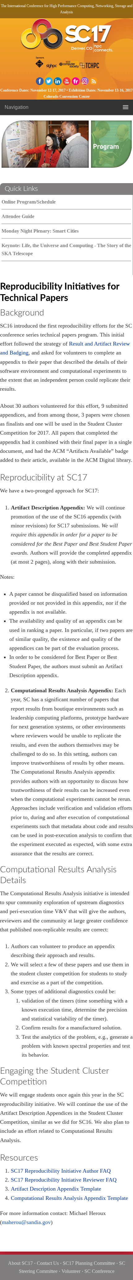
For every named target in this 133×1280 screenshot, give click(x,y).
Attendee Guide (18, 216)
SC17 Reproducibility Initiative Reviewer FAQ (64, 1180)
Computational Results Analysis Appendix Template (70, 1198)
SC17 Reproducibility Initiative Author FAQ (61, 1171)
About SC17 (20, 1263)
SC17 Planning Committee (89, 1263)
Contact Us (48, 1263)
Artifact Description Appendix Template (56, 1189)
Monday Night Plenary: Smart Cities (40, 231)
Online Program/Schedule (29, 201)
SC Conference (99, 1271)
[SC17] (66, 37)
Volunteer (71, 1271)
